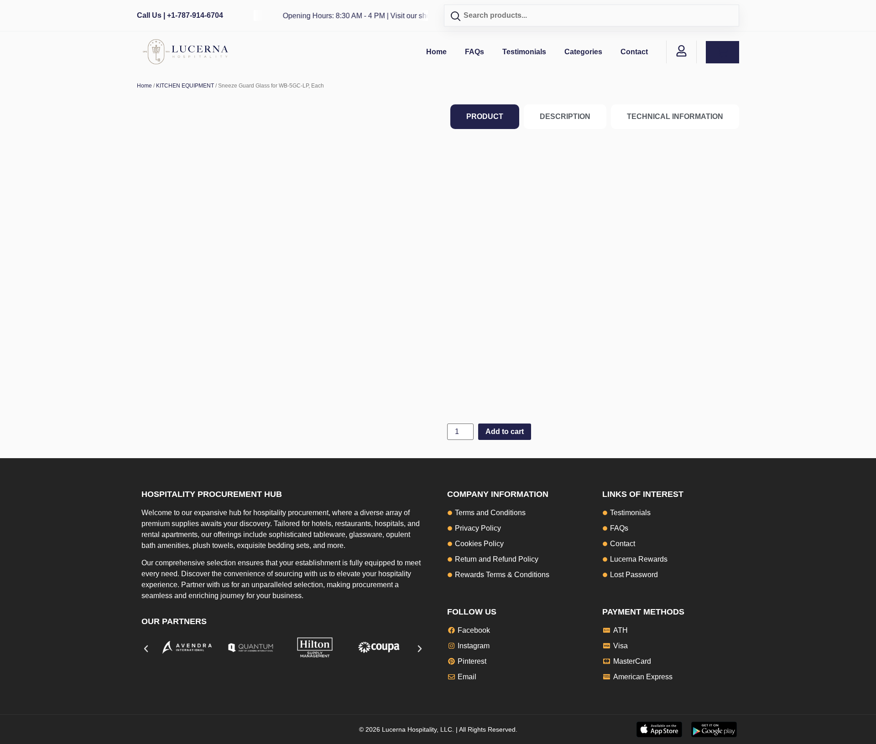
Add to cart (504, 431)
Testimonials (524, 52)
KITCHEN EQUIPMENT (185, 86)
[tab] (484, 116)
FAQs (474, 52)
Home (436, 52)
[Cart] (722, 52)
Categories (583, 52)
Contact (634, 52)
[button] (146, 648)
